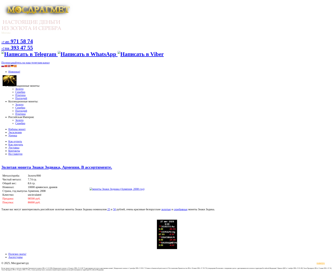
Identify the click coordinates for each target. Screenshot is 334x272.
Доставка (13, 147)
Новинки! (14, 71)
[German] (12, 65)
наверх (320, 263)
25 (108, 209)
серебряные (181, 209)
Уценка (12, 135)
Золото (19, 88)
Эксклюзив (15, 132)
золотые (166, 209)
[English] (9, 65)
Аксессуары (15, 257)
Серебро (20, 92)
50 (114, 209)
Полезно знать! (17, 254)
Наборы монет (17, 129)
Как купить (15, 141)
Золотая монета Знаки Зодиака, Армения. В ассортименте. (56, 167)
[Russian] (3, 65)
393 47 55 (17, 47)
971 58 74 (17, 41)
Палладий (21, 98)
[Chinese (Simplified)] (6, 65)
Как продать (15, 144)
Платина (20, 95)
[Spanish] (15, 65)
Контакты (14, 150)
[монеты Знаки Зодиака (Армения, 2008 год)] (117, 189)
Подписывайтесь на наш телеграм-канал (25, 62)
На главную (15, 153)
